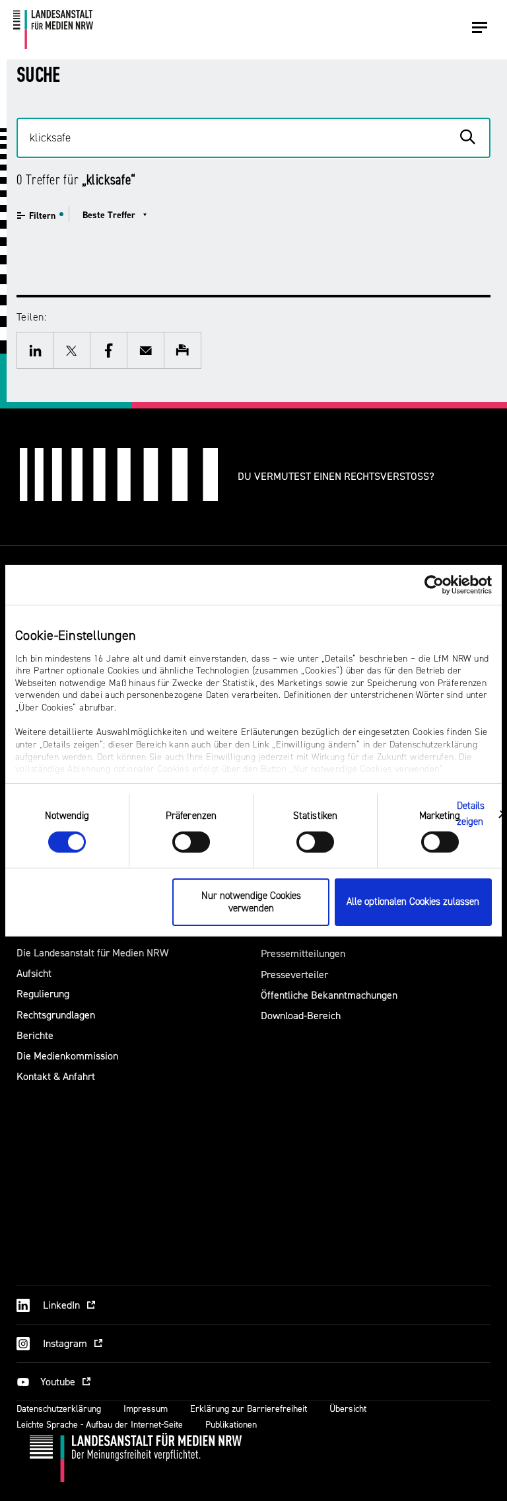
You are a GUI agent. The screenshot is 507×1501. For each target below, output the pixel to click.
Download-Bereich (301, 1015)
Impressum (145, 1409)
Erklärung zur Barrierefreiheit (248, 1409)
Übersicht (347, 1409)
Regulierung (43, 994)
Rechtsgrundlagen (56, 1015)
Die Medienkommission (67, 1056)
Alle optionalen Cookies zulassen (413, 902)
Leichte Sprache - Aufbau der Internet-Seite (100, 1424)
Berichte (35, 1035)
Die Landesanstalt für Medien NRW (92, 953)
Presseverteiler (294, 974)
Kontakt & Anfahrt (56, 1076)
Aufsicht (34, 973)
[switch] (191, 842)
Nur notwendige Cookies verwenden (251, 902)
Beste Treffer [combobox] (109, 215)
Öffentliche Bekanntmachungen (329, 995)
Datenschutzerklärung (59, 1409)
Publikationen (231, 1424)
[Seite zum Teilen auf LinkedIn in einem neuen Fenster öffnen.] (35, 350)
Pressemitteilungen (303, 953)
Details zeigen (471, 814)
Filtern (42, 216)
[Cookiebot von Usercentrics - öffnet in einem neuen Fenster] (434, 584)
